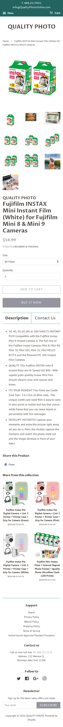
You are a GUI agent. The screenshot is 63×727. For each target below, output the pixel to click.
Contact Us (45, 318)
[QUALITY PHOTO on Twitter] (19, 679)
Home (6, 41)
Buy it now (31, 303)
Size (5, 255)
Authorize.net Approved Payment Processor (31, 635)
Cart (57, 13)
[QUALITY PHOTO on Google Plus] (35, 679)
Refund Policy (31, 621)
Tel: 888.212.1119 (42, 652)
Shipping (7, 246)
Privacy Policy (31, 617)
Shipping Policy (31, 626)
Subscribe (48, 705)
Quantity (8, 270)
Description (17, 318)
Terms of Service (31, 630)
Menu (10, 13)
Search (31, 612)
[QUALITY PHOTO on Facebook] (27, 679)
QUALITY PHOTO (31, 26)
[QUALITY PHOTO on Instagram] (44, 679)
